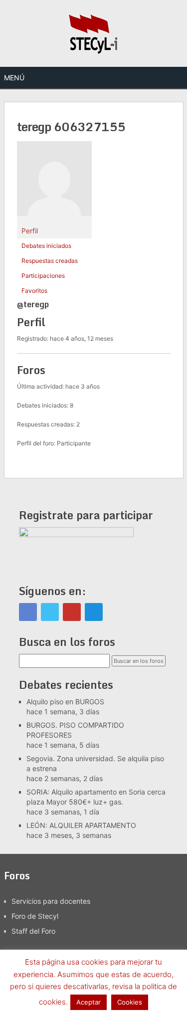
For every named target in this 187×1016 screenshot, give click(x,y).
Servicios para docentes (50, 901)
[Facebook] (28, 612)
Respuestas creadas (49, 260)
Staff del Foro (33, 931)
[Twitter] (50, 612)
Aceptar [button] (88, 1002)
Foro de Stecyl (34, 916)
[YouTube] (72, 612)
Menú (14, 77)
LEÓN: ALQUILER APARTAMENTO (81, 825)
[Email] (94, 612)
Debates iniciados (46, 245)
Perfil (29, 230)
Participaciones (43, 275)
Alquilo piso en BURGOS (65, 701)
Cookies (129, 1002)
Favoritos (34, 290)
